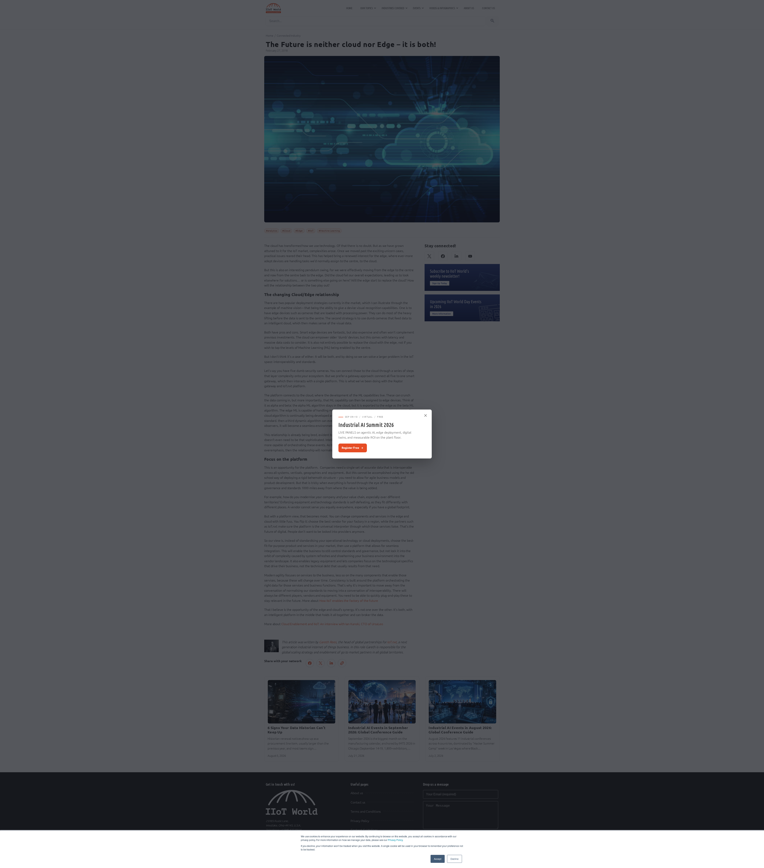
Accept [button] (437, 858)
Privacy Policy (395, 840)
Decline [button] (454, 858)
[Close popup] (426, 415)
